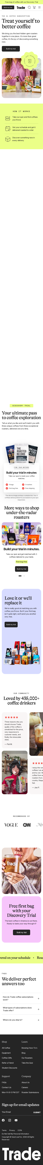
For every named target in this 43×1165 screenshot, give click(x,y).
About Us (25, 1082)
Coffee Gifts (7, 1058)
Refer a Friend (8, 1063)
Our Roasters (27, 1058)
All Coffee (6, 1048)
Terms (4, 1130)
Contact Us (6, 1087)
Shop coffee (21, 564)
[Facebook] (3, 1120)
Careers (25, 1087)
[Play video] (14, 772)
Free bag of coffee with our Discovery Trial (21, 2)
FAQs (4, 1082)
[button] (23, 575)
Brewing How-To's (29, 1048)
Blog (23, 1053)
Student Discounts (9, 1068)
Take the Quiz (27, 1063)
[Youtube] (16, 1120)
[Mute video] (23, 790)
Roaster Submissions (30, 1092)
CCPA (20, 1130)
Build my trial (8, 7)
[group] (21, 454)
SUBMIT (37, 1112)
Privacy (12, 1130)
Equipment (6, 1053)
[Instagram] (9, 1120)
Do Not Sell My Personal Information (15, 1134)
